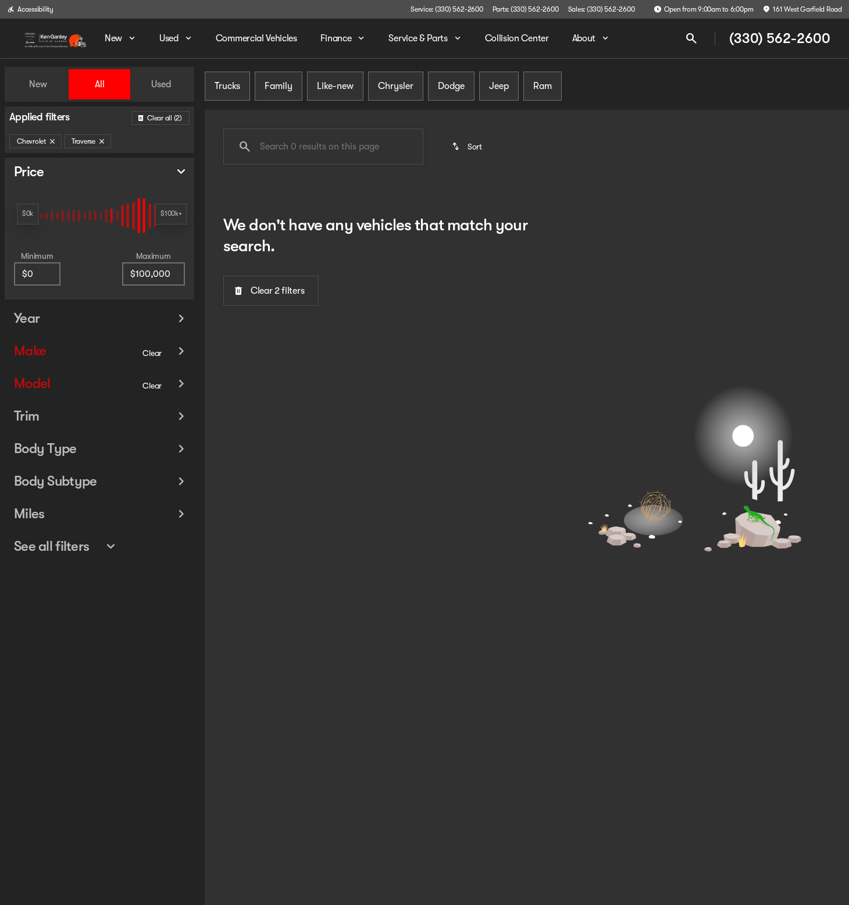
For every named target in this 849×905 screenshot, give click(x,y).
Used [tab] (161, 84)
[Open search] (691, 38)
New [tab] (38, 84)
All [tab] (100, 84)
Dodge (451, 86)
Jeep (499, 86)
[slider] (27, 214)
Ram (542, 86)
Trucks (227, 86)
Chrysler (395, 86)
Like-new (335, 86)
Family (278, 86)
